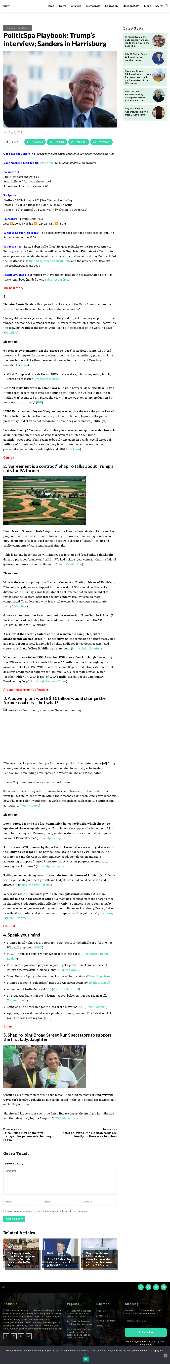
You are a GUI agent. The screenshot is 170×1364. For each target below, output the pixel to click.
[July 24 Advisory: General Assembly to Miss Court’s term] (158, 112)
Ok (85, 1359)
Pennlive (11, 332)
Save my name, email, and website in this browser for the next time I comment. (47, 1210)
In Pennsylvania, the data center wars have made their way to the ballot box (22, 1259)
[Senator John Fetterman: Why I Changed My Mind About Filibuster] (158, 95)
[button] (161, 6)
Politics (91, 1247)
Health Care (22, 27)
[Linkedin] (21, 1336)
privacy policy (159, 1341)
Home (10, 27)
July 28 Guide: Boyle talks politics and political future (60, 1262)
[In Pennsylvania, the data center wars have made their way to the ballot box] (158, 41)
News (50, 1253)
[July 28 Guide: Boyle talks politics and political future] (60, 1253)
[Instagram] (148, 1287)
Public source (30, 805)
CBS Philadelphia (65, 1118)
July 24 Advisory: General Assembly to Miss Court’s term (136, 111)
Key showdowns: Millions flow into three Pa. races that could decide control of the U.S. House (99, 1259)
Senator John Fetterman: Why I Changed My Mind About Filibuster (135, 96)
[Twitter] (156, 1287)
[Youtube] (164, 1287)
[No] (166, 1356)
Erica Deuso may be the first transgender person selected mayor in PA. (29, 1136)
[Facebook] (141, 1287)
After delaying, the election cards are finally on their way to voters (89, 1134)
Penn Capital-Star (70, 564)
